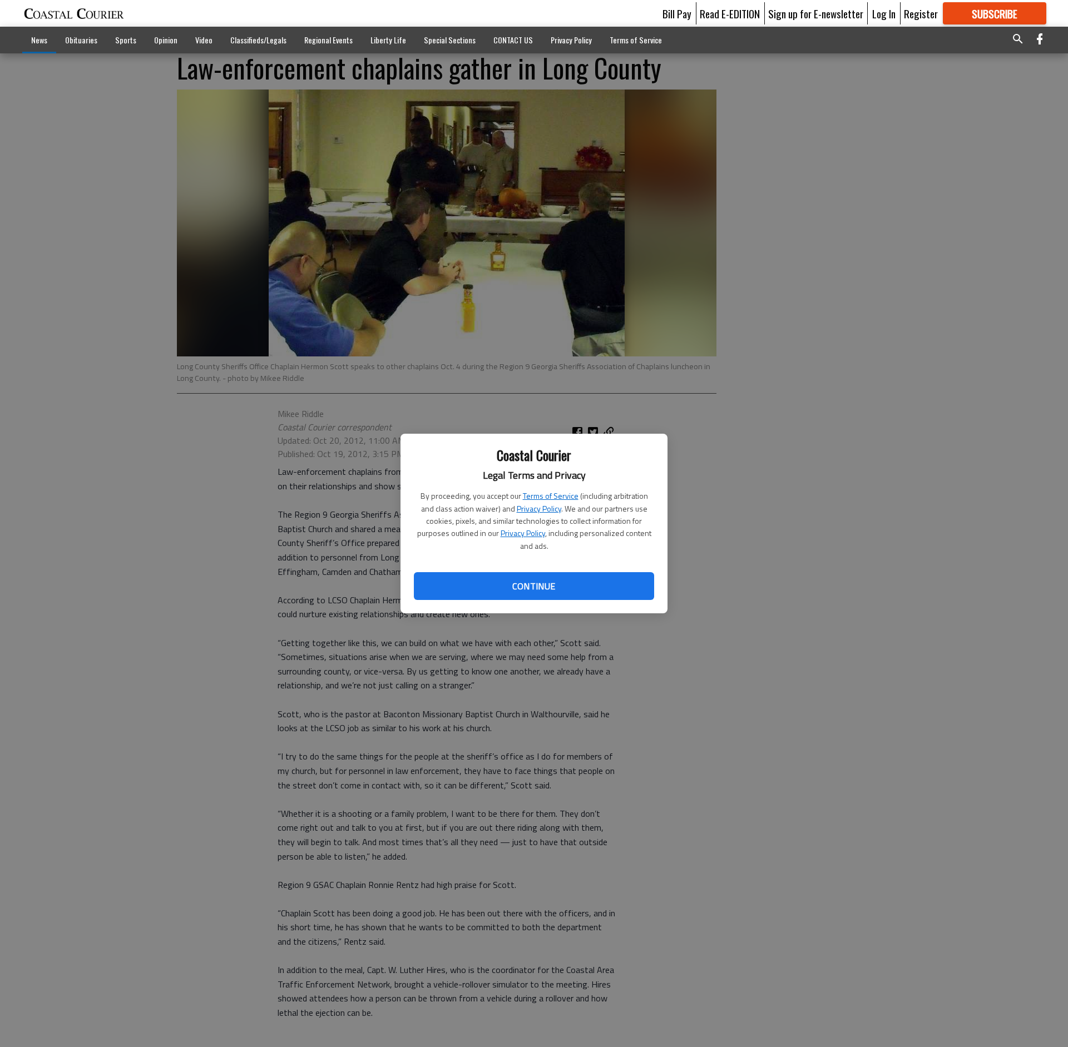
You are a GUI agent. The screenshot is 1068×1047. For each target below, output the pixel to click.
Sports (125, 40)
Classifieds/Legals (258, 40)
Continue (533, 586)
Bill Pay (676, 13)
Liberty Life (388, 40)
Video (203, 40)
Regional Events (328, 40)
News (39, 40)
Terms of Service (550, 496)
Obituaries (81, 40)
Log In (884, 13)
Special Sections (450, 40)
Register (921, 13)
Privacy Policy (539, 508)
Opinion (165, 40)
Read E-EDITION (730, 13)
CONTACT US (513, 40)
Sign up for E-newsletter (815, 13)
